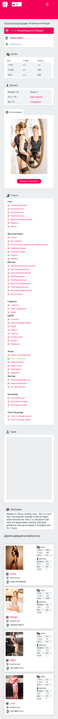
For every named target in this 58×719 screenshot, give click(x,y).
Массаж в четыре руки (20, 283)
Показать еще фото (29, 181)
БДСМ (13, 326)
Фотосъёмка (16, 241)
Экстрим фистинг (18, 387)
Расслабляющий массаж (21, 290)
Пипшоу (14, 255)
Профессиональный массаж (23, 266)
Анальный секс (17, 209)
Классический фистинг (20, 380)
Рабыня (14, 330)
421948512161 (17, 668)
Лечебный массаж (18, 280)
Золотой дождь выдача (21, 416)
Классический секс (19, 205)
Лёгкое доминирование (21, 323)
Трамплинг (15, 344)
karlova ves (15, 44)
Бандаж (14, 340)
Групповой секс (17, 216)
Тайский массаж (17, 276)
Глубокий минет (17, 362)
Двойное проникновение (21, 219)
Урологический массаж (21, 273)
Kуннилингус (16, 369)
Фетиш (14, 226)
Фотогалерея (15, 112)
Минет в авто (16, 366)
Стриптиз (15, 305)
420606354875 (16, 38)
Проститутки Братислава (15, 23)
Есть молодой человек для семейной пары (29, 244)
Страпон (14, 333)
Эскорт (14, 237)
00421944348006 (18, 581)
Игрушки (14, 223)
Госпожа (14, 319)
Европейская (36, 97)
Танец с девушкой (18, 309)
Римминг (14, 259)
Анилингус (15, 373)
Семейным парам (18, 248)
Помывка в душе (18, 252)
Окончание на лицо (19, 405)
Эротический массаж (20, 269)
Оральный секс (17, 212)
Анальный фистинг (19, 383)
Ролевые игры (17, 337)
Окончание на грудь (19, 401)
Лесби (13, 312)
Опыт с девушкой (18, 359)
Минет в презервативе (21, 355)
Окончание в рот (18, 398)
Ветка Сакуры (17, 294)
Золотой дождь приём (20, 419)
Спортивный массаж (19, 287)
